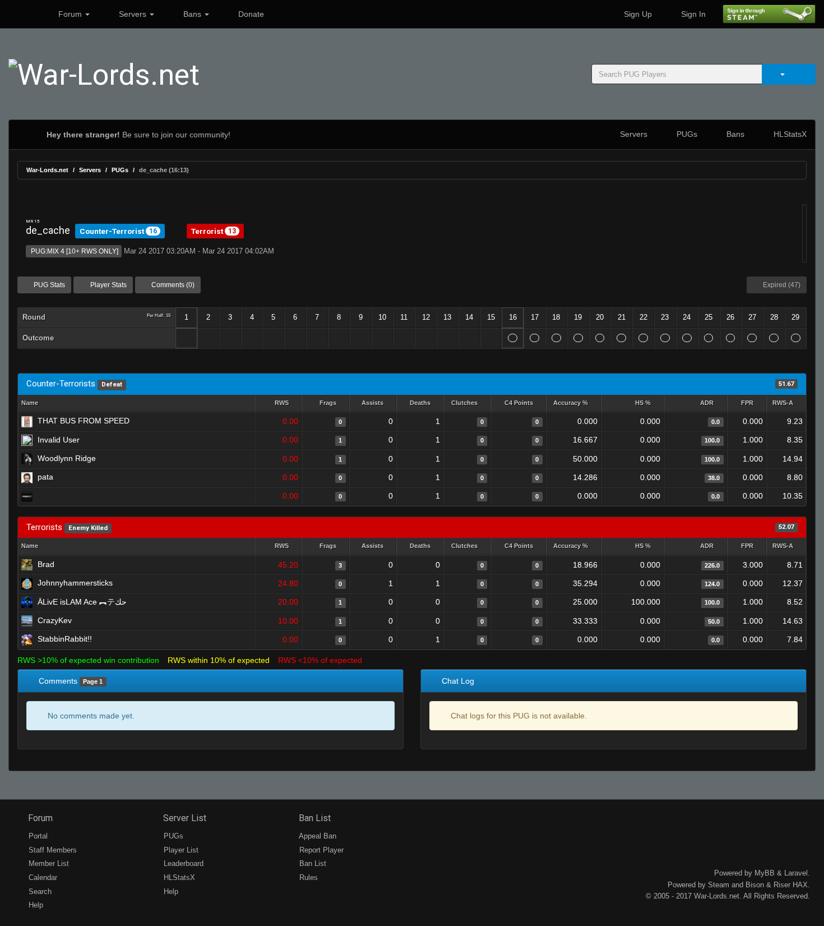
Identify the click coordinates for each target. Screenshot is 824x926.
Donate (250, 14)
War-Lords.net (47, 170)
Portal (37, 836)
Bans (192, 14)
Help (34, 905)
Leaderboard (182, 863)
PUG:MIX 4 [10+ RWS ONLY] (73, 251)
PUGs (685, 134)
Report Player (320, 850)
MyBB (764, 873)
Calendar (41, 877)
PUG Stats (48, 285)
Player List (179, 850)
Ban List (314, 818)
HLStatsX (789, 134)
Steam (718, 885)
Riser (782, 885)
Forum (70, 14)
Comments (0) (172, 285)
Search (39, 891)
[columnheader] (278, 403)
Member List (47, 863)
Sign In (692, 14)
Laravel (796, 873)
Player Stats (108, 285)
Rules (307, 877)
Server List (183, 818)
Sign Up (637, 14)
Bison (755, 885)
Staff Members (51, 850)
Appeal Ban (316, 836)
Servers (133, 14)
